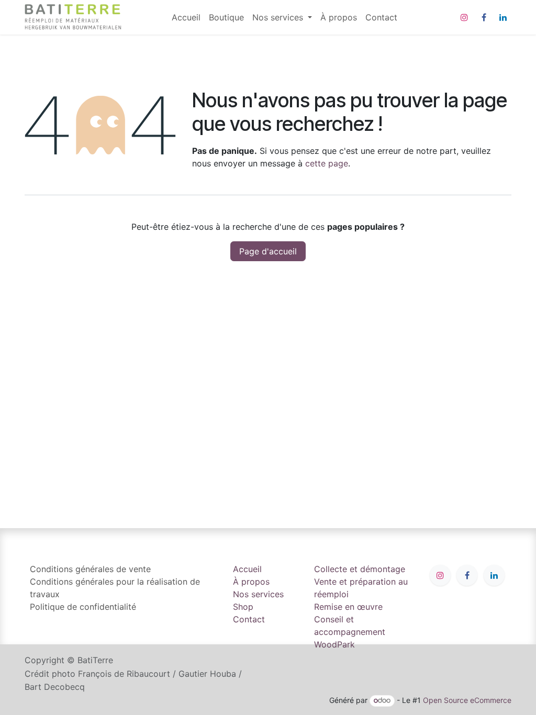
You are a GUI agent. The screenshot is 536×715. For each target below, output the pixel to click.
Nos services (258, 594)
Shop (243, 606)
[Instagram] (464, 17)
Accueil (247, 569)
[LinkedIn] (503, 17)
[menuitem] (186, 17)
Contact (249, 619)
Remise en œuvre (348, 606)
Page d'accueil (268, 251)
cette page (326, 163)
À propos (251, 581)
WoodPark (334, 644)
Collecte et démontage (359, 569)
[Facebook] (483, 17)
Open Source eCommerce (467, 700)
